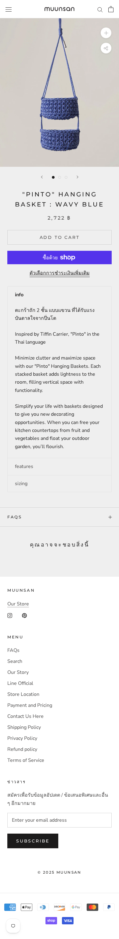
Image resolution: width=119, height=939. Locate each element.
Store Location (23, 694)
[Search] (100, 9)
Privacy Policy (22, 738)
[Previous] (42, 177)
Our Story (18, 672)
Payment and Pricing (29, 705)
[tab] (59, 295)
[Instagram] (9, 615)
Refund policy (22, 749)
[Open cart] (111, 9)
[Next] (77, 177)
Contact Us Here (25, 716)
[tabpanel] (59, 380)
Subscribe (32, 841)
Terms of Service (25, 760)
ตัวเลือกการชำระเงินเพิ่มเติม (60, 273)
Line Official (20, 683)
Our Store (18, 604)
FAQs (14, 516)
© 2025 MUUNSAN (59, 872)
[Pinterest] (24, 615)
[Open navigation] (8, 9)
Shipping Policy (24, 727)
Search (14, 661)
